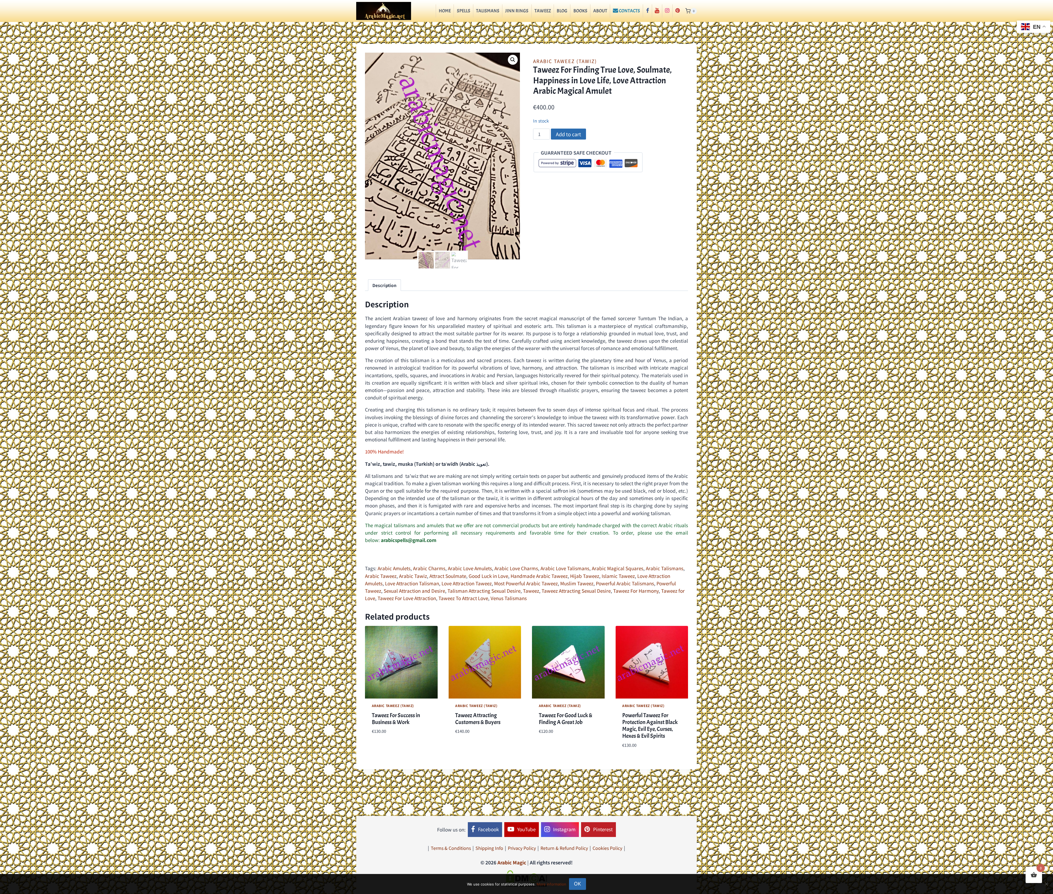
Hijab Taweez (584, 575)
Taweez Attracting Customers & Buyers (477, 719)
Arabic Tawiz (413, 575)
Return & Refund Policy (564, 848)
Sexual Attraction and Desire (414, 590)
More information (551, 884)
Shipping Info (489, 848)
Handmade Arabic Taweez (539, 575)
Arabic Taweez (381, 575)
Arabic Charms (429, 568)
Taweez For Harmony (636, 590)
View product (387, 747)
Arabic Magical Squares (617, 568)
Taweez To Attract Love (463, 598)
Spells (463, 11)
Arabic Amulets (394, 568)
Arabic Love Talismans (564, 568)
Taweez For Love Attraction (407, 598)
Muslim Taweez (576, 583)
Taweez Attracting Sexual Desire (576, 590)
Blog (562, 11)
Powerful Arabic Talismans (625, 583)
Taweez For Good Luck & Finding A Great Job (565, 719)
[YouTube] (657, 11)
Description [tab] (384, 285)
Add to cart (568, 134)
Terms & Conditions (451, 848)
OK (577, 884)
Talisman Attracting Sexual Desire (484, 590)
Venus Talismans (509, 598)
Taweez (542, 11)
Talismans (487, 11)
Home (445, 11)
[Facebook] (647, 11)
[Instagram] (667, 11)
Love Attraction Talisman (412, 583)
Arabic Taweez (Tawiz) (565, 61)
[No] (1046, 884)
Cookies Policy (607, 848)
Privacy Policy (522, 848)
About (600, 11)
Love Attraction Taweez (466, 583)
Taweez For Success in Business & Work (396, 719)
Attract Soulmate (447, 575)
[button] (513, 60)
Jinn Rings (516, 11)
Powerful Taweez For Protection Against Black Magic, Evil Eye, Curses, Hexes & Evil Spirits (650, 726)
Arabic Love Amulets (470, 568)
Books (580, 11)
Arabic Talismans (664, 568)
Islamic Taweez (618, 575)
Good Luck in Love (488, 575)
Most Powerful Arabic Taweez (526, 583)
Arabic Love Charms (516, 568)
